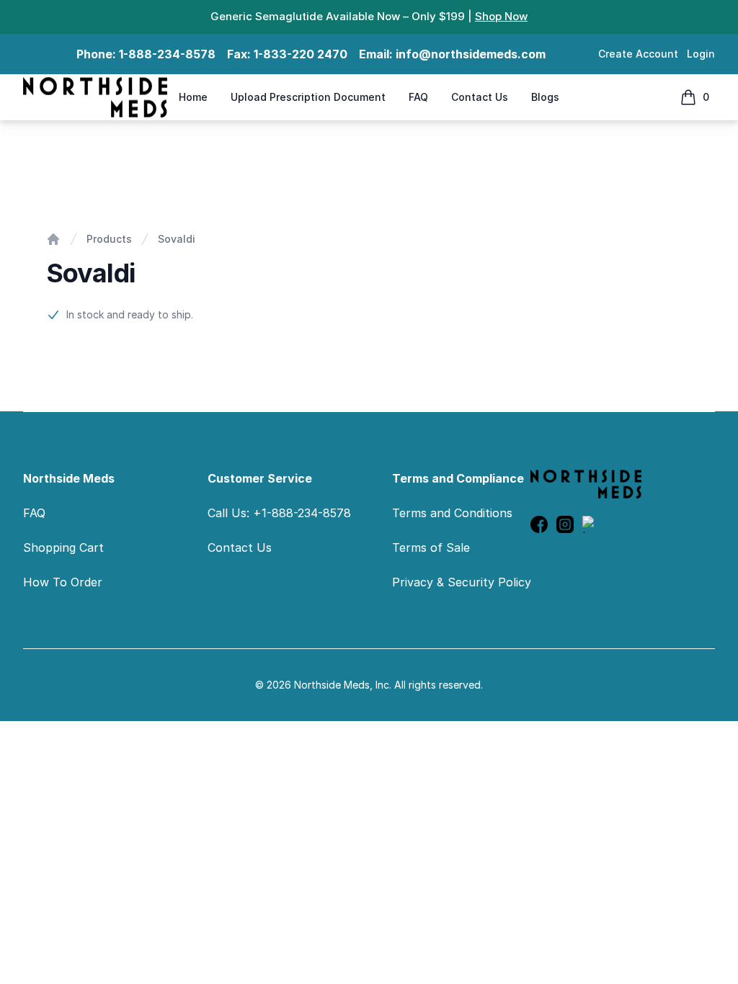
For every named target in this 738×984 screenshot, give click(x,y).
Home (193, 97)
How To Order (62, 582)
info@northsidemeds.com (471, 54)
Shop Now (501, 16)
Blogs (545, 97)
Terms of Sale (431, 547)
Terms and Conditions (452, 513)
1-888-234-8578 (167, 54)
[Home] (53, 239)
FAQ (418, 97)
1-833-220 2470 (300, 54)
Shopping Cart (63, 547)
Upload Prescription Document (308, 97)
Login (701, 54)
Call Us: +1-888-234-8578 (279, 513)
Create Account (638, 54)
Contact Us (479, 97)
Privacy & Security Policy (461, 582)
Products (109, 239)
